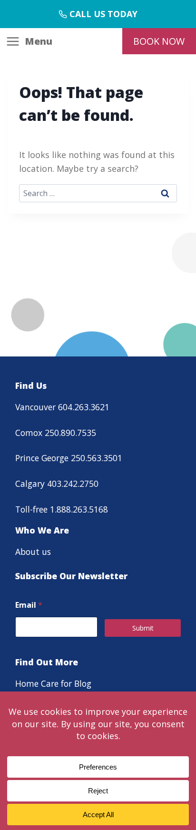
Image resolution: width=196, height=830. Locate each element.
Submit (143, 627)
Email (28, 605)
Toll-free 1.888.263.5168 (61, 509)
